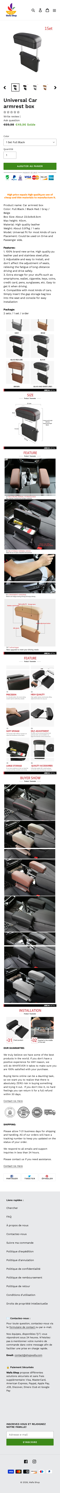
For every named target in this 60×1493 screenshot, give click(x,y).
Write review (12, 116)
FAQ (9, 1216)
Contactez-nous (16, 1234)
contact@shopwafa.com (28, 1355)
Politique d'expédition (20, 1251)
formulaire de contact (22, 1327)
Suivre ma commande (19, 1242)
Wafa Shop (34, 1482)
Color (6, 136)
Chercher (12, 1208)
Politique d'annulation (20, 1260)
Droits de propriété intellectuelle (27, 1303)
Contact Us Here (13, 1101)
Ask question (12, 120)
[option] (15, 87)
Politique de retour (18, 1286)
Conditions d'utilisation (20, 1294)
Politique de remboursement (24, 1277)
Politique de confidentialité (23, 1268)
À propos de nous (17, 1225)
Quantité (8, 149)
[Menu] (54, 10)
